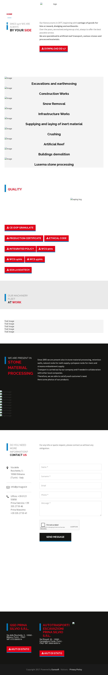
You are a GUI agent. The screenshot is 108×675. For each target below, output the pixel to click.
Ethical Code (58, 238)
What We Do (22, 14)
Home (9, 14)
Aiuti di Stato (20, 649)
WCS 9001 (47, 248)
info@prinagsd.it (19, 486)
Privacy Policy (76, 669)
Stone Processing (75, 14)
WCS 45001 (36, 259)
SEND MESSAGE (55, 537)
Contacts (94, 14)
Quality (36, 14)
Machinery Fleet (53, 14)
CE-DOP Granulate (21, 227)
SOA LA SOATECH (19, 269)
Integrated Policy (21, 248)
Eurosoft (55, 669)
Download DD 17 (55, 48)
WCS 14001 (15, 259)
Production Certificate (25, 238)
